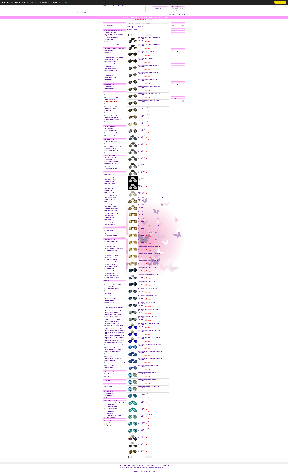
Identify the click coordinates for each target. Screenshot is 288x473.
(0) (112, 81)
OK (280, 2)
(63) (110, 166)
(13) (108, 52)
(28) (111, 241)
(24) (112, 213)
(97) (114, 314)
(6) (110, 135)
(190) (112, 345)
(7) (110, 128)
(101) (113, 290)
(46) (112, 250)
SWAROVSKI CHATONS (136, 23)
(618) (111, 295)
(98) (111, 54)
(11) (109, 302)
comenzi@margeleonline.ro (139, 463)
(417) (111, 88)
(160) (112, 157)
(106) (112, 145)
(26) (110, 104)
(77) (111, 353)
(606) (110, 152)
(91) (113, 146)
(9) (112, 161)
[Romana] (84, 12)
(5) (109, 270)
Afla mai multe (67, 2)
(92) (110, 75)
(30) (112, 168)
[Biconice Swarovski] (178, 84)
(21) (111, 115)
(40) (111, 246)
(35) (108, 374)
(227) (111, 286)
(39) (111, 106)
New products (107, 420)
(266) (110, 159)
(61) (110, 185)
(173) (111, 101)
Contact (145, 17)
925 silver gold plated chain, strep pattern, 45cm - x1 (111, 424)
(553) (111, 70)
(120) (112, 37)
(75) (115, 402)
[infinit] (178, 34)
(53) (110, 356)
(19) (110, 39)
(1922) (111, 130)
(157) (110, 25)
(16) (113, 143)
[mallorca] (178, 67)
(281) (113, 328)
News (126, 17)
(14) (112, 27)
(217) (109, 230)
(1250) (111, 32)
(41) (107, 43)
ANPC (169, 465)
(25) (111, 235)
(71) (109, 174)
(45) (113, 44)
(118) (110, 55)
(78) (107, 41)
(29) (112, 255)
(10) (111, 221)
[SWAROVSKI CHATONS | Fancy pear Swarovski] (113, 5)
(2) (111, 259)
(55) (111, 112)
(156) (112, 298)
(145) (110, 305)
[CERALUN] (178, 51)
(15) (111, 50)
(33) (112, 312)
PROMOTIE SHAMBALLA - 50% (136, 17)
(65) (111, 363)
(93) (111, 410)
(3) (110, 273)
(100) (110, 77)
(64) (111, 411)
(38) (110, 199)
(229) (111, 266)
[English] (79, 12)
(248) (113, 165)
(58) (112, 296)
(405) (113, 358)
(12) (111, 141)
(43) (112, 252)
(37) (111, 417)
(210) (114, 284)
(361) (109, 86)
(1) (115, 57)
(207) (111, 97)
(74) (113, 404)
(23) (112, 73)
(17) (112, 68)
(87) (112, 64)
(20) (111, 59)
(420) (110, 94)
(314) (110, 95)
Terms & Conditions (153, 17)
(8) (111, 117)
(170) (111, 103)
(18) (112, 277)
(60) (110, 61)
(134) (109, 72)
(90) (114, 248)
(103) (111, 99)
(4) (110, 63)
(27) (111, 243)
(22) (111, 197)
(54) (110, 113)
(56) (113, 310)
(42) (110, 413)
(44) (110, 201)
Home (122, 17)
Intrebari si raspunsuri (163, 17)
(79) (110, 148)
